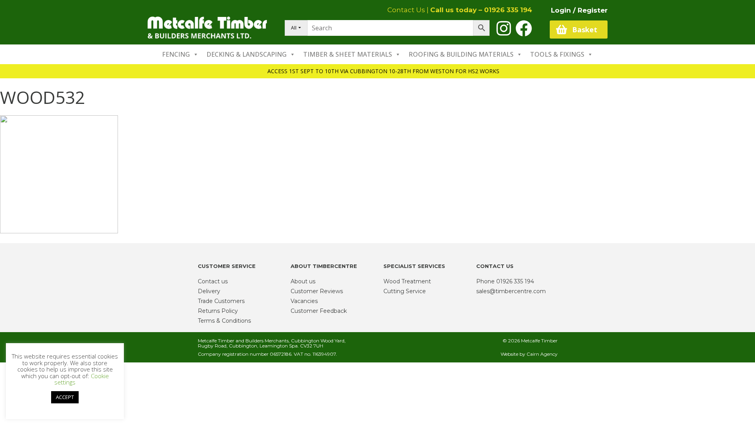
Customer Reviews (317, 291)
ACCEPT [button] (65, 397)
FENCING (176, 54)
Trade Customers (221, 301)
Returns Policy (218, 310)
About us (303, 281)
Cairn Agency (542, 354)
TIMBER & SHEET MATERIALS (347, 54)
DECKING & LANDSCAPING (246, 54)
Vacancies (304, 301)
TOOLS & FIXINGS (557, 54)
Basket (584, 29)
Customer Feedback (319, 310)
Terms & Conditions (224, 320)
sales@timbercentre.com (511, 291)
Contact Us (406, 10)
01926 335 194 (508, 10)
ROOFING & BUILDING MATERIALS (461, 54)
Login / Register (579, 10)
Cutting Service (404, 291)
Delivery (209, 291)
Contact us (213, 281)
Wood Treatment (407, 281)
